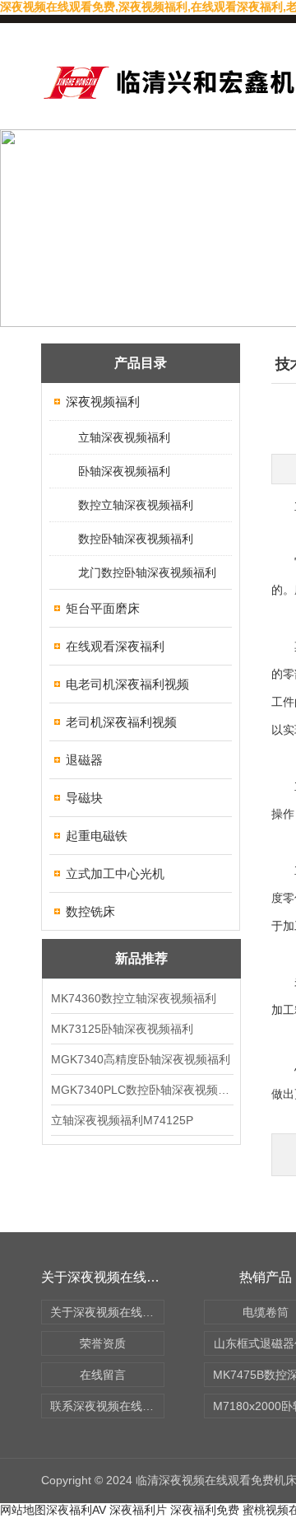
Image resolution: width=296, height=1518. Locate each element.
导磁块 (84, 798)
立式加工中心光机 (115, 873)
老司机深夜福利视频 (121, 722)
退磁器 (84, 760)
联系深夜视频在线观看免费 (107, 1406)
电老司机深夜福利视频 (127, 684)
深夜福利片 (138, 1509)
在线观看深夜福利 (115, 646)
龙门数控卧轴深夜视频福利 (147, 572)
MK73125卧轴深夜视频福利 (122, 1028)
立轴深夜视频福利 (124, 437)
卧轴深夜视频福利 (124, 471)
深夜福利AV (76, 1509)
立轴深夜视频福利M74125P (122, 1120)
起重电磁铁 (96, 836)
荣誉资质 (103, 1343)
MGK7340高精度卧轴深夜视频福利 (140, 1059)
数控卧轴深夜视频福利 (135, 538)
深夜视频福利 (103, 402)
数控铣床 (90, 911)
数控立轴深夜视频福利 (135, 504)
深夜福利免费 (204, 1509)
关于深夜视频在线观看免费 (107, 1312)
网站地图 (23, 1509)
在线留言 (103, 1374)
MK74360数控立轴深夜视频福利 (133, 998)
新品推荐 (141, 958)
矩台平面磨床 (103, 608)
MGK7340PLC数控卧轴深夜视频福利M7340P (141, 1089)
